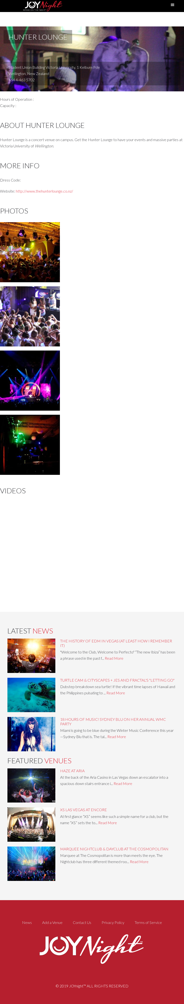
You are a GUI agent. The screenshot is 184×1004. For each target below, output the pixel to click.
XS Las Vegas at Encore (83, 809)
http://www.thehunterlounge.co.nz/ (44, 191)
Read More (114, 658)
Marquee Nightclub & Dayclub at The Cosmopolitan (114, 849)
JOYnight (42, 6)
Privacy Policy (113, 922)
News (27, 922)
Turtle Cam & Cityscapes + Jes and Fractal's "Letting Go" (117, 680)
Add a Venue (52, 922)
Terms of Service (148, 922)
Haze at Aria (72, 770)
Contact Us (82, 922)
